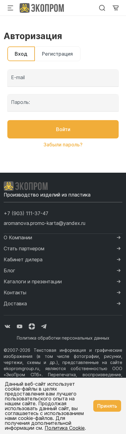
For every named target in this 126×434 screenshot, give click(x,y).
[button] (26, 213)
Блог (9, 270)
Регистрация (57, 54)
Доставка (15, 303)
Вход (21, 54)
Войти (63, 129)
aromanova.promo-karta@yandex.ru (44, 223)
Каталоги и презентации (33, 281)
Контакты (15, 292)
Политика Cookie (65, 428)
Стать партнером (24, 248)
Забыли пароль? (63, 145)
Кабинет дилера (23, 259)
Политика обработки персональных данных (63, 337)
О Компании (18, 237)
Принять (107, 406)
